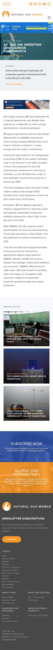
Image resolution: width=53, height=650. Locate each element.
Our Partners (8, 603)
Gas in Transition (36, 597)
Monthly (6, 615)
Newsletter (33, 600)
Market (5, 561)
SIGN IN (7, 4)
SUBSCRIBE (11, 539)
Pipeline (6, 564)
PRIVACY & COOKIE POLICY (15, 637)
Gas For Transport (11, 567)
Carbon (5, 576)
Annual (5, 618)
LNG (4, 556)
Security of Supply (11, 573)
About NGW (7, 597)
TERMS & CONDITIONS (13, 634)
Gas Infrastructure (11, 581)
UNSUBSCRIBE (9, 640)
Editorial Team (9, 600)
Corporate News (10, 570)
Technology (7, 587)
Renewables (8, 584)
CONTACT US (8, 631)
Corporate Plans (10, 621)
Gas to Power (8, 559)
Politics (5, 579)
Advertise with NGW (37, 615)
